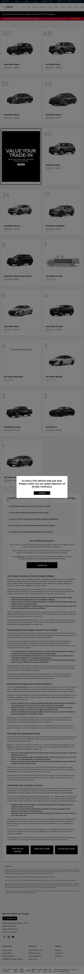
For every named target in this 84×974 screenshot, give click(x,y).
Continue (42, 493)
